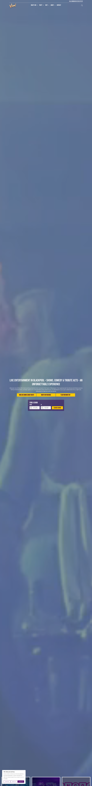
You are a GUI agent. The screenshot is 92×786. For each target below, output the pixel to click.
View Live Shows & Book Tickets (26, 395)
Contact (59, 5)
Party (40, 5)
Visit (46, 5)
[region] (14, 777)
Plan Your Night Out (65, 395)
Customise (7, 781)
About (52, 5)
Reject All (14, 781)
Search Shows (57, 408)
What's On (33, 5)
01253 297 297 (80, 1)
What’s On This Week (46, 395)
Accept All (21, 781)
